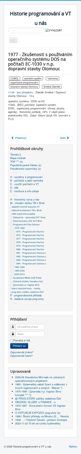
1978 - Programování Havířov (30, 242)
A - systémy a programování (26, 177)
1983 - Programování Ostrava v (31, 259)
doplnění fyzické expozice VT (26, 206)
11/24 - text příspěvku (20, 92)
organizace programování (24, 82)
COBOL (14, 78)
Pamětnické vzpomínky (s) (25, 168)
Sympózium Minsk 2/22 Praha (27, 277)
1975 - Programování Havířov (30, 231)
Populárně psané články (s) (25, 165)
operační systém (33, 78)
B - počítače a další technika (26, 180)
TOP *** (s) (16, 161)
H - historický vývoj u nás (24, 199)
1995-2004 (19, 270)
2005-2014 (19, 274)
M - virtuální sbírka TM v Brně (27, 203)
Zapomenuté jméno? (21, 352)
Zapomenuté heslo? (21, 356)
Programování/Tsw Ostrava (26, 224)
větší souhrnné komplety (23, 213)
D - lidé (14, 187)
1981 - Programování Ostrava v (31, 252)
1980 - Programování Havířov (30, 249)
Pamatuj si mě (21, 340)
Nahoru (73, 446)
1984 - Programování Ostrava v (31, 263)
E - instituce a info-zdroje (24, 191)
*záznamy (52, 78)
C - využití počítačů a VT (24, 184)
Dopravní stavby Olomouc (24, 86)
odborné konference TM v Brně (26, 210)
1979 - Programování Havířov (30, 245)
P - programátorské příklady (26, 295)
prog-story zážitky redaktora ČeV (27, 291)
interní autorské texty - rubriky (26, 288)
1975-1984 (19, 227)
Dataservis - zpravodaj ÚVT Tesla (29, 217)
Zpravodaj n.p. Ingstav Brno (26, 284)
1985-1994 (19, 267)
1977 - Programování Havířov (30, 238)
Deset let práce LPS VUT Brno (27, 220)
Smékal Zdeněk (51, 86)
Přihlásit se (19, 346)
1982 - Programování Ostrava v (31, 256)
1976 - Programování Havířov (30, 235)
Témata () (15, 154)
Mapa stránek (18, 158)
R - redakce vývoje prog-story (27, 299)
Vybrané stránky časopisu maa (28, 281)
